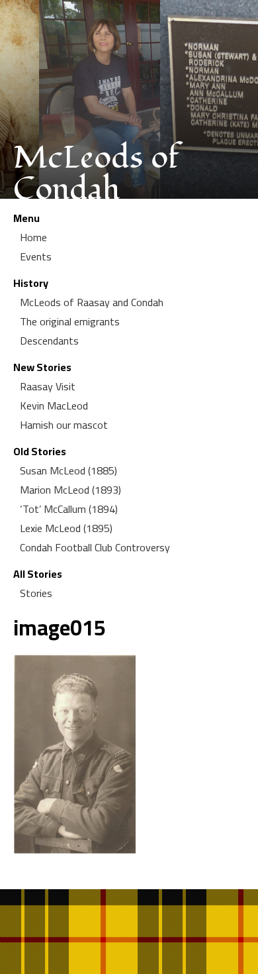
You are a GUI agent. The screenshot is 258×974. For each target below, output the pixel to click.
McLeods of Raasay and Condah (91, 302)
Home (33, 237)
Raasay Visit (47, 386)
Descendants (49, 341)
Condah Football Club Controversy (95, 547)
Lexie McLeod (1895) (66, 528)
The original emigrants (70, 321)
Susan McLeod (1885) (68, 470)
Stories (36, 593)
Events (36, 256)
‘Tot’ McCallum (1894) (69, 509)
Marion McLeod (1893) (70, 490)
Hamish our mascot (64, 425)
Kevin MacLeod (54, 405)
